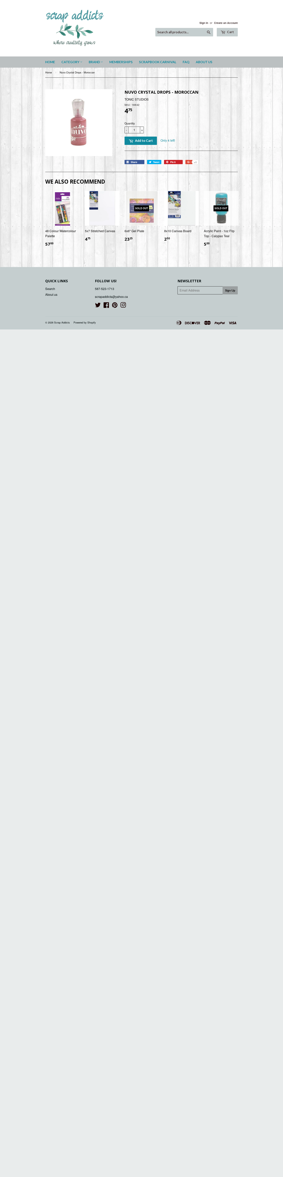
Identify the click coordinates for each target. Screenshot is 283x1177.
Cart (230, 32)
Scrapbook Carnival (157, 62)
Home (50, 62)
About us (204, 62)
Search (50, 288)
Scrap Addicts (62, 322)
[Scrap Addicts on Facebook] (106, 306)
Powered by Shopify (85, 322)
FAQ (186, 62)
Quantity (130, 123)
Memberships (121, 62)
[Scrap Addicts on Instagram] (123, 306)
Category (70, 62)
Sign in (203, 23)
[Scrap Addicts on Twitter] (98, 306)
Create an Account (226, 23)
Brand (95, 62)
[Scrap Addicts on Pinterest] (115, 306)
